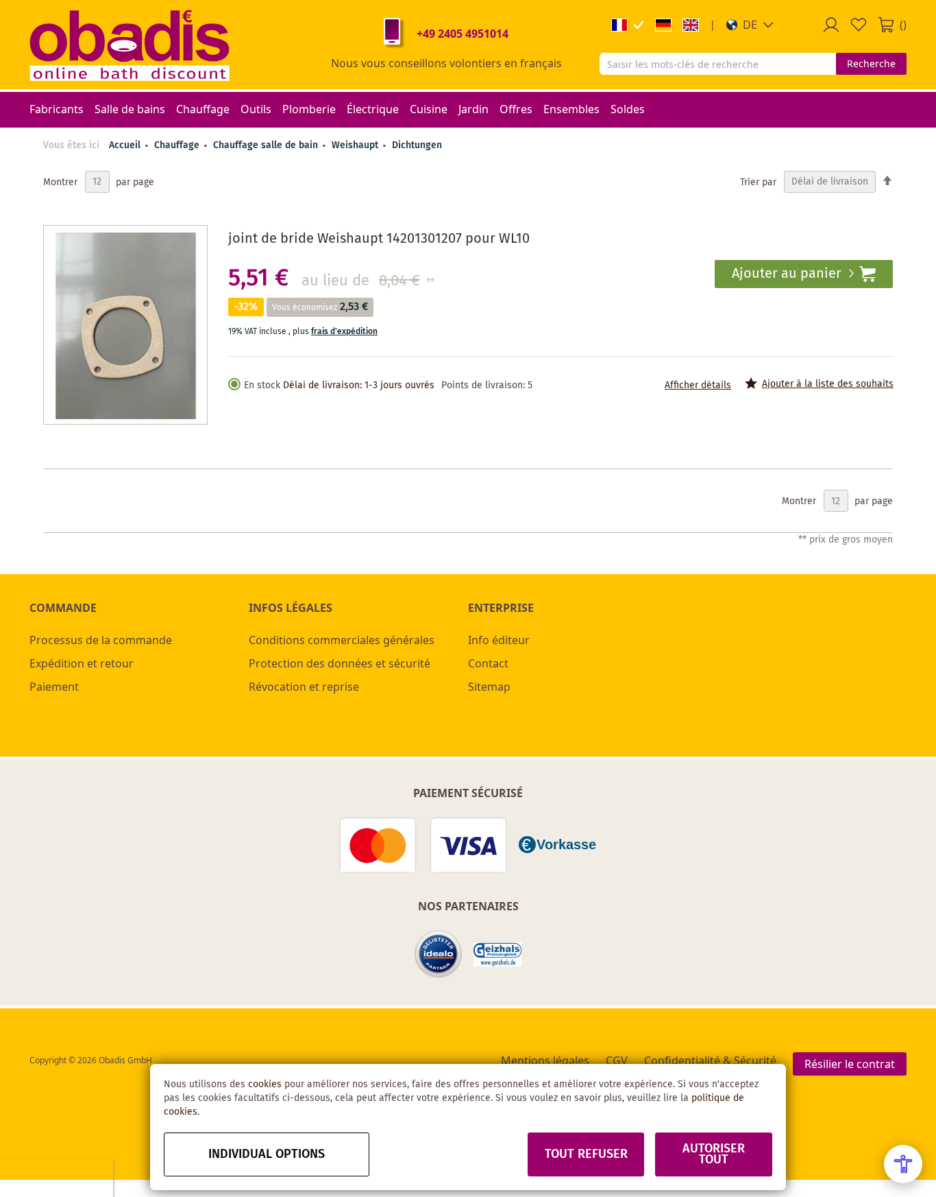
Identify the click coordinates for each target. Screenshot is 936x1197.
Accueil (124, 145)
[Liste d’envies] (858, 24)
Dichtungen (417, 145)
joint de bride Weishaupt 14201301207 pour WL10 (379, 239)
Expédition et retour (81, 663)
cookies (265, 1084)
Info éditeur (499, 640)
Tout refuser (586, 1154)
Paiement (54, 686)
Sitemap (489, 686)
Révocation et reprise (304, 686)
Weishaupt (356, 145)
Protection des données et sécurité (339, 663)
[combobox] (718, 64)
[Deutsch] (663, 25)
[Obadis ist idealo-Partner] (439, 954)
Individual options (266, 1154)
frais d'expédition (344, 331)
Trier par (758, 181)
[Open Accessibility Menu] (903, 1164)
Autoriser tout (713, 1154)
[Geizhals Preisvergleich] (497, 955)
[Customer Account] (831, 24)
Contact (488, 663)
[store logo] (129, 44)
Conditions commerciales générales (341, 640)
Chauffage (178, 145)
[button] (750, 24)
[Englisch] (690, 25)
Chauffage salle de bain (267, 145)
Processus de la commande (100, 640)
